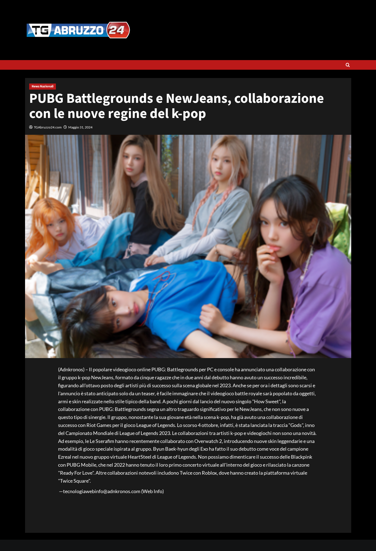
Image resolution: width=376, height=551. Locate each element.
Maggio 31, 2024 (80, 127)
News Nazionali (42, 86)
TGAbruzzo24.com (48, 127)
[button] (347, 65)
